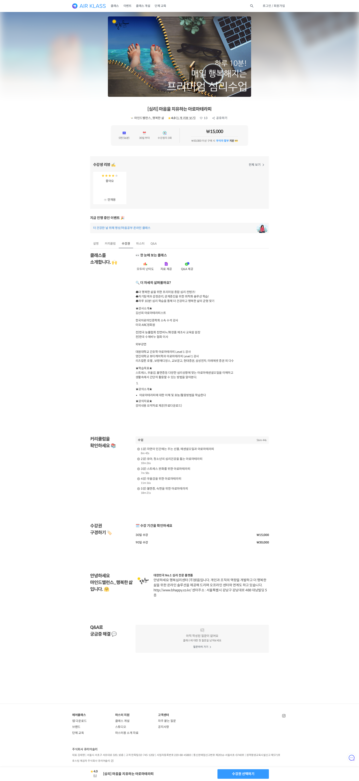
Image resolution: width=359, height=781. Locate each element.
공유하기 (221, 118)
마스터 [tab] (140, 244)
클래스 (115, 6)
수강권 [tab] (126, 244)
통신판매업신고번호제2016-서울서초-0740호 (218, 755)
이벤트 (127, 6)
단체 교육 (160, 6)
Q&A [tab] (154, 244)
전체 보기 (255, 165)
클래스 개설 (143, 6)
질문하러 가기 (200, 646)
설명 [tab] (96, 244)
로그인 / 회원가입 (274, 6)
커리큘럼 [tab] (110, 244)
